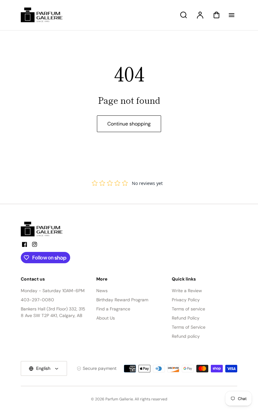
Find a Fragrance (113, 309)
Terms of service (188, 309)
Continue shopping (129, 123)
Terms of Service (188, 327)
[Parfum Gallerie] (44, 229)
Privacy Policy (186, 300)
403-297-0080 (37, 300)
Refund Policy (185, 318)
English (43, 368)
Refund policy (186, 336)
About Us (105, 318)
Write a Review (187, 290)
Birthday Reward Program (122, 300)
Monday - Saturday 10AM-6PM (53, 290)
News (102, 290)
